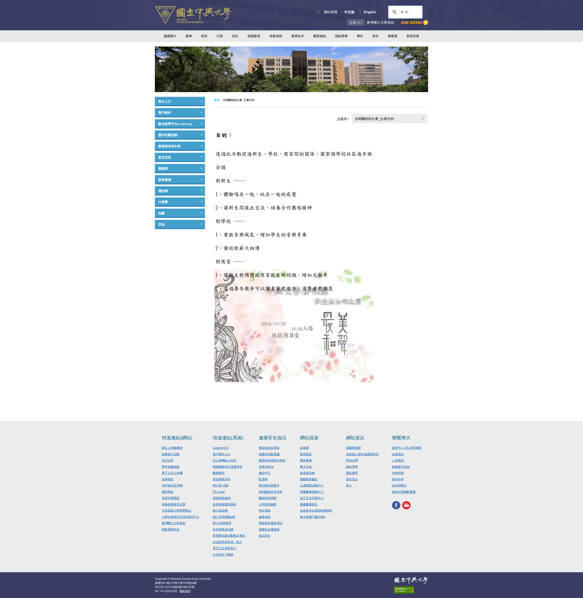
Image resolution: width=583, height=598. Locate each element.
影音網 (304, 448)
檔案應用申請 (170, 529)
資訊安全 (352, 479)
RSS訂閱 (352, 460)
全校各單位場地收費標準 (316, 510)
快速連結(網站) (177, 437)
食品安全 (265, 535)
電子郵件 (164, 112)
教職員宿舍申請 (169, 146)
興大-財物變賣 (222, 523)
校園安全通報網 (269, 529)
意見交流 (164, 157)
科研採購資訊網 (223, 529)
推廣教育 (254, 36)
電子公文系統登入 (224, 548)
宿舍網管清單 (221, 479)
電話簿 (163, 191)
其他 (161, 224)
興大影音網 (406, 505)
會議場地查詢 (221, 498)
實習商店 (306, 454)
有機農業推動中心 (312, 492)
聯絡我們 (184, 591)
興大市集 (306, 467)
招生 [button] (235, 36)
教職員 (392, 36)
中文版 (349, 12)
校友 (375, 36)
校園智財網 (353, 448)
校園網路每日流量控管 (227, 467)
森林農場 (164, 179)
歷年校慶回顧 (167, 135)
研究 (204, 36)
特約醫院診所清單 (270, 492)
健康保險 (265, 517)
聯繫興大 (401, 437)
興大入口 (164, 101)
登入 (349, 485)
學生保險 (265, 510)
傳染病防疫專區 (269, 448)
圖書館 (163, 168)
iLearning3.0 (221, 448)
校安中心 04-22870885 (407, 448)
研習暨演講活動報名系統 (229, 535)
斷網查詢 (219, 473)
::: (318, 12)
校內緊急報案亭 (269, 485)
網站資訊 (355, 437)
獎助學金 (168, 492)
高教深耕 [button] (275, 36)
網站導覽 (331, 12)
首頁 (217, 100)
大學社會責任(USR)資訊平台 (180, 517)
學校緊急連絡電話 (270, 523)
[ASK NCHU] (414, 22)
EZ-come (219, 492)
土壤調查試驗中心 (312, 485)
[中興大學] (411, 580)
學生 (360, 36)
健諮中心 (265, 473)
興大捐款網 (220, 510)
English (370, 12)
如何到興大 (399, 485)
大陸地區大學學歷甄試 (176, 510)
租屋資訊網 (307, 473)
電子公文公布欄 (172, 473)
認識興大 (170, 36)
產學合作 (297, 36)
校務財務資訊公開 (173, 504)
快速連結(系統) (228, 437)
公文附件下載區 (223, 554)
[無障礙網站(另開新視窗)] (411, 589)
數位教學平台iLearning (175, 124)
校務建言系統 (401, 467)
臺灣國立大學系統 (173, 523)
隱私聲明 (352, 473)
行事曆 (163, 202)
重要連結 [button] (319, 36)
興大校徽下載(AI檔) (312, 517)
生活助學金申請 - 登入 (227, 542)
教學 (189, 36)
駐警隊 (263, 479)
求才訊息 (168, 460)
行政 (220, 36)
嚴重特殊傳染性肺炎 (272, 460)
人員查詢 (398, 460)
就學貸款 (168, 479)
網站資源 (309, 437)
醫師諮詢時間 (267, 498)
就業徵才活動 (170, 454)
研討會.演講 (220, 485)
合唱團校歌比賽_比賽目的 (374, 119)
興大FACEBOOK (396, 505)
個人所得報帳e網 (224, 517)
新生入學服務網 (172, 448)
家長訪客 (413, 36)
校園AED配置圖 (269, 454)
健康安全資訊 (272, 437)
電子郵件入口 (221, 454)
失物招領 (398, 473)
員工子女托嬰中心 (312, 498)
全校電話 (398, 454)
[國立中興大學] (193, 15)
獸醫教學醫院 (309, 479)
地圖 (161, 213)
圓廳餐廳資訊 (309, 504)
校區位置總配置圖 (404, 492)
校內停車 (398, 479)
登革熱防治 (266, 467)
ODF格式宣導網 (172, 485)
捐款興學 (341, 36)
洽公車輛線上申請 (224, 460)
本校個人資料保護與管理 (362, 454)
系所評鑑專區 (170, 498)
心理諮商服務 (267, 504)
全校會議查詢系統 (224, 504)
